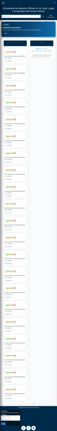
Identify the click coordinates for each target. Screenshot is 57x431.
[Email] (33, 428)
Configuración (50, 17)
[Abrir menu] (3, 3)
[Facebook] (23, 428)
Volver (5, 33)
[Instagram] (28, 428)
